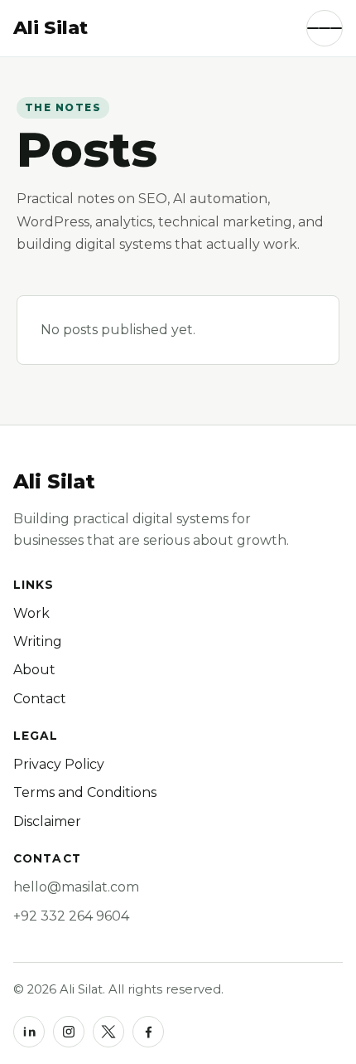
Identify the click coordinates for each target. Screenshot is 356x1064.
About (34, 670)
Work (31, 613)
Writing (37, 641)
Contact (39, 699)
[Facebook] (148, 1031)
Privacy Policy (58, 764)
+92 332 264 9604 (71, 916)
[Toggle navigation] (324, 28)
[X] (108, 1031)
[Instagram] (68, 1031)
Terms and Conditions (84, 792)
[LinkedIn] (29, 1031)
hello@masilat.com (76, 887)
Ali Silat (54, 481)
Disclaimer (47, 821)
